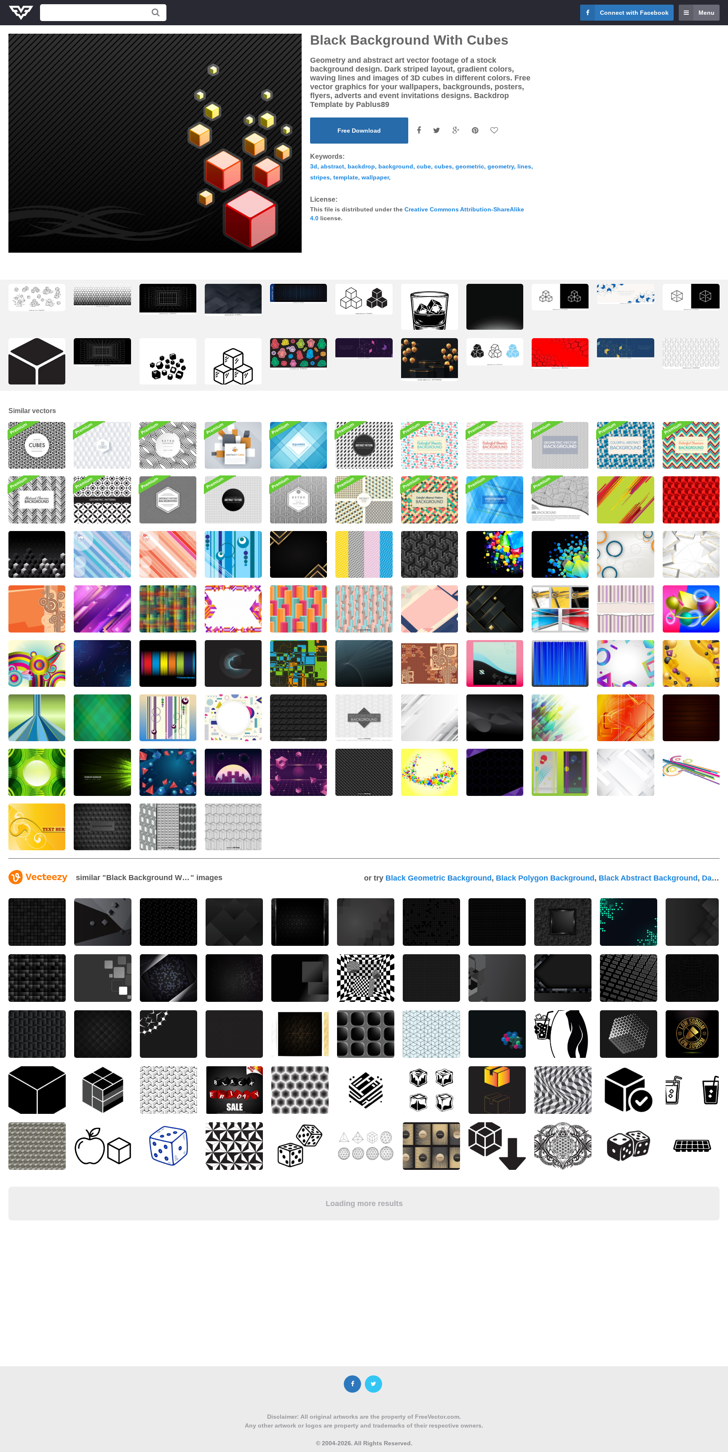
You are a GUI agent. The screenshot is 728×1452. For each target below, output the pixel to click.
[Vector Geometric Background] (102, 717)
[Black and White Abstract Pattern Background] (167, 499)
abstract (332, 166)
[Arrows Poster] (494, 663)
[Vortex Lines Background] (233, 663)
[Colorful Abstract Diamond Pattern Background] (429, 499)
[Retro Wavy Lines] (167, 445)
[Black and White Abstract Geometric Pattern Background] (363, 445)
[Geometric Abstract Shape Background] (233, 717)
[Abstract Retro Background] (429, 663)
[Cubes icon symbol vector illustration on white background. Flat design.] (363, 299)
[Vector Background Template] (36, 608)
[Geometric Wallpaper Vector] (233, 554)
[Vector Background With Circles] (625, 554)
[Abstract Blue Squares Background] (298, 445)
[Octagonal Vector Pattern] (298, 608)
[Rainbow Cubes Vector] (429, 772)
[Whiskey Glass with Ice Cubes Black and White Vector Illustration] (429, 314)
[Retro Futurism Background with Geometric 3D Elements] (298, 772)
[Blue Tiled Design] (625, 445)
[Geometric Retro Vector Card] (298, 499)
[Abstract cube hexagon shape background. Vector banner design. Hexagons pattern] (691, 353)
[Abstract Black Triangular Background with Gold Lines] (298, 554)
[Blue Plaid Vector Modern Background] (494, 499)
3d (313, 166)
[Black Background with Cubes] (36, 554)
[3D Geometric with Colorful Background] (625, 663)
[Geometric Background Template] (691, 772)
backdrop (361, 166)
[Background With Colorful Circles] (36, 663)
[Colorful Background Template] (298, 663)
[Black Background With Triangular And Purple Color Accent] (494, 772)
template (345, 177)
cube (424, 166)
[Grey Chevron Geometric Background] (36, 499)
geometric (469, 166)
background (395, 166)
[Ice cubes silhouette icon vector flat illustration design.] (167, 369)
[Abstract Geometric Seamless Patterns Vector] (363, 499)
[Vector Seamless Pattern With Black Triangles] (363, 772)
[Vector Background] (691, 717)
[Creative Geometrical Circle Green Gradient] (36, 772)
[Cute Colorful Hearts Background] (429, 445)
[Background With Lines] (625, 499)
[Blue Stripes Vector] (102, 554)
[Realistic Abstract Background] (167, 772)
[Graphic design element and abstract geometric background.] (625, 294)
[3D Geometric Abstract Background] (691, 663)
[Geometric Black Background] (102, 826)
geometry (500, 166)
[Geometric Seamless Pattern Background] (560, 445)
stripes (320, 177)
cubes (443, 166)
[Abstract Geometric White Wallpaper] (625, 772)
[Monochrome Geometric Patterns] (102, 499)
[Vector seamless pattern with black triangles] (298, 717)
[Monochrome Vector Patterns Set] (167, 826)
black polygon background (545, 878)
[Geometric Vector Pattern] (429, 554)
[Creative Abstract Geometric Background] (233, 608)
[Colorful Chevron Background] (691, 445)
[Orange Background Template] (625, 717)
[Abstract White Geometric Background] (691, 554)
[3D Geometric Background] (691, 608)
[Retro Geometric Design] (167, 717)
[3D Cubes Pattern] (102, 445)
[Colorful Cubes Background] (494, 554)
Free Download (359, 130)
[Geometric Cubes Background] (36, 445)
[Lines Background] (363, 663)
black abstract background (648, 878)
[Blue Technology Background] (102, 663)
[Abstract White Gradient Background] (429, 717)
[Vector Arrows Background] (560, 717)
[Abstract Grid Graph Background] (233, 499)
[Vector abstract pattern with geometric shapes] (363, 717)
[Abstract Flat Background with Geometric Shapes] (429, 608)
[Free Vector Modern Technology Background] (102, 772)
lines (524, 166)
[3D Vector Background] (560, 554)
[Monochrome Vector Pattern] (233, 826)
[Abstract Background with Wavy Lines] (494, 717)
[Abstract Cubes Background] (233, 445)
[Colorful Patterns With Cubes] (363, 554)
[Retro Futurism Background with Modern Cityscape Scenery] (233, 772)
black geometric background (438, 878)
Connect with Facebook (634, 12)
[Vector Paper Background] (625, 608)
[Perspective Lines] (36, 717)
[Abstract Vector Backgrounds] (560, 608)
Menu (707, 12)
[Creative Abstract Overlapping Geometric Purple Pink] (102, 608)
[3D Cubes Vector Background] (363, 608)
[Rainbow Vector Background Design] (167, 663)
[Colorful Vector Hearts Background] (494, 445)
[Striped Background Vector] (167, 554)
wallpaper (375, 177)
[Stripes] (560, 663)
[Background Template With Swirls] (36, 826)
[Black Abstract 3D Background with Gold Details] (494, 608)
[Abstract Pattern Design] (167, 608)
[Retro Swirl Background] (560, 499)
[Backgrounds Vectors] (560, 772)
